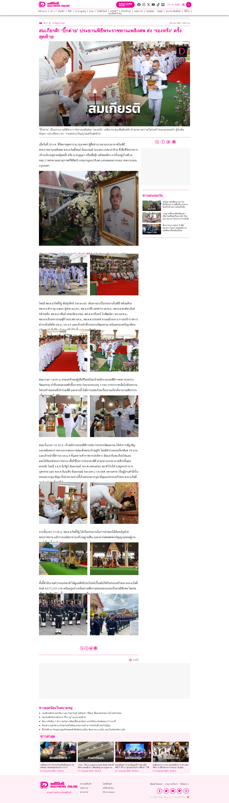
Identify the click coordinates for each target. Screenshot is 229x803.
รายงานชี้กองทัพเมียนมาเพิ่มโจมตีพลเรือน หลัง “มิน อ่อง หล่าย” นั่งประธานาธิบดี (176, 216)
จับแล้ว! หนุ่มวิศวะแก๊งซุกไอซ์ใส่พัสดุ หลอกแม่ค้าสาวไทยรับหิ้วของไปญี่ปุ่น (76, 725)
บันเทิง (61, 11)
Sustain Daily (154, 11)
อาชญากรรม (58, 23)
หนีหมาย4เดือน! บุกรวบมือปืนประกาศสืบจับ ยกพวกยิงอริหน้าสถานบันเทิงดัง (175, 204)
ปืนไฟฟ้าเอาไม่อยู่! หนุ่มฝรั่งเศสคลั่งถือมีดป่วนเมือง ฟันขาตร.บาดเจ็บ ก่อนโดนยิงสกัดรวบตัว (83, 729)
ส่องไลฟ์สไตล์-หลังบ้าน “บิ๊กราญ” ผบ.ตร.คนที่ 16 (64, 717)
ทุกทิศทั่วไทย (115, 13)
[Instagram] (186, 791)
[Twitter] (91, 648)
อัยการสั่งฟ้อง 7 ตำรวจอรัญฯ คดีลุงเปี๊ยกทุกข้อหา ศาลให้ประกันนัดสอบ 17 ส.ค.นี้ (79, 721)
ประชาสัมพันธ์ (173, 11)
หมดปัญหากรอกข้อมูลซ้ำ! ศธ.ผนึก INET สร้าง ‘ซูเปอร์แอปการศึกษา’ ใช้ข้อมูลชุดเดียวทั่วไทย (132, 767)
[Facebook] (86, 648)
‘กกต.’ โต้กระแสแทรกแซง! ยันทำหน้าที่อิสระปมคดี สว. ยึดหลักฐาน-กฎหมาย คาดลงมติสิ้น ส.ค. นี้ (96, 767)
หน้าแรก (42, 11)
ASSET (114, 11)
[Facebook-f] (159, 791)
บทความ (138, 11)
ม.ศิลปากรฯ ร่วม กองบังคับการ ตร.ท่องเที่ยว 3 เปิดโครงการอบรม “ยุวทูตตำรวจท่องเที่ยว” (170, 767)
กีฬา (70, 11)
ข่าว (52, 11)
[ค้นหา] (188, 4)
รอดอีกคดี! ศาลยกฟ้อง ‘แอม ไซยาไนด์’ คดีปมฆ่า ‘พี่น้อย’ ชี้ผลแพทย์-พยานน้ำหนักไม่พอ (82, 713)
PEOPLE (126, 11)
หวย (91, 11)
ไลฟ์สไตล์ (102, 11)
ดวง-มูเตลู (80, 11)
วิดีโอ (187, 11)
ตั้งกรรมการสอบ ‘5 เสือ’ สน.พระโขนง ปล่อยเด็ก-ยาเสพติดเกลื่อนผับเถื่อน (175, 227)
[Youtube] (172, 791)
